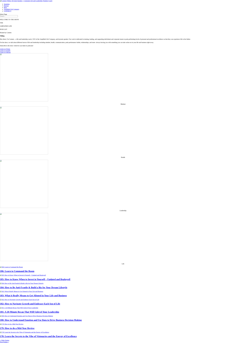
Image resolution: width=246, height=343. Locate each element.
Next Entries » (4, 342)
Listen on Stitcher (5, 52)
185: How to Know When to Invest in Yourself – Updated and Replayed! (35, 279)
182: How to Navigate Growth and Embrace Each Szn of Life (30, 303)
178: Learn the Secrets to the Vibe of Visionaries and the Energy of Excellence (38, 336)
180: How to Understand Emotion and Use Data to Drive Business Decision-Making (41, 320)
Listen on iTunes (5, 49)
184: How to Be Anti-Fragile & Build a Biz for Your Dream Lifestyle (33, 287)
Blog (5, 7)
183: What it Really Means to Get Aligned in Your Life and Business (33, 295)
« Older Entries (4, 340)
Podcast (6, 6)
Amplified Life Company (11, 9)
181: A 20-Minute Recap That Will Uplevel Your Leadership (29, 312)
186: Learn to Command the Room (17, 271)
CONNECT (7, 11)
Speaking (7, 4)
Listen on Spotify (5, 50)
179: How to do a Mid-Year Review (17, 328)
